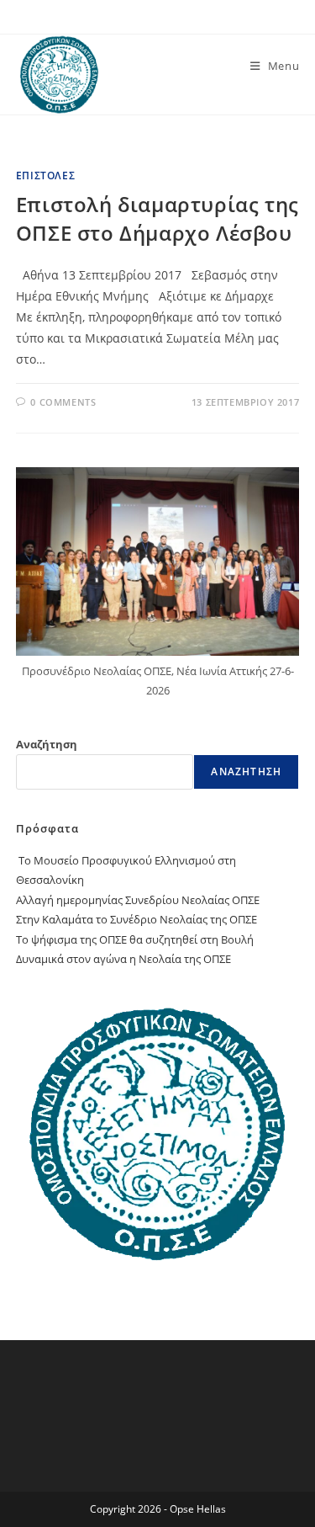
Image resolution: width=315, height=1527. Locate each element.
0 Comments (63, 402)
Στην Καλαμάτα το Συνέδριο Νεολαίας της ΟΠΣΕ (136, 919)
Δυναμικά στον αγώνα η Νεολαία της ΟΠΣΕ (123, 958)
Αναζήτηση (46, 744)
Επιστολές (45, 175)
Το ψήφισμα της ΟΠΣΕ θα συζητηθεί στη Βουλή (135, 939)
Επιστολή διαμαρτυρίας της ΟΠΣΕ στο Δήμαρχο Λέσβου (157, 218)
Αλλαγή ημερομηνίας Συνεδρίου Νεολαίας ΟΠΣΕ (138, 899)
